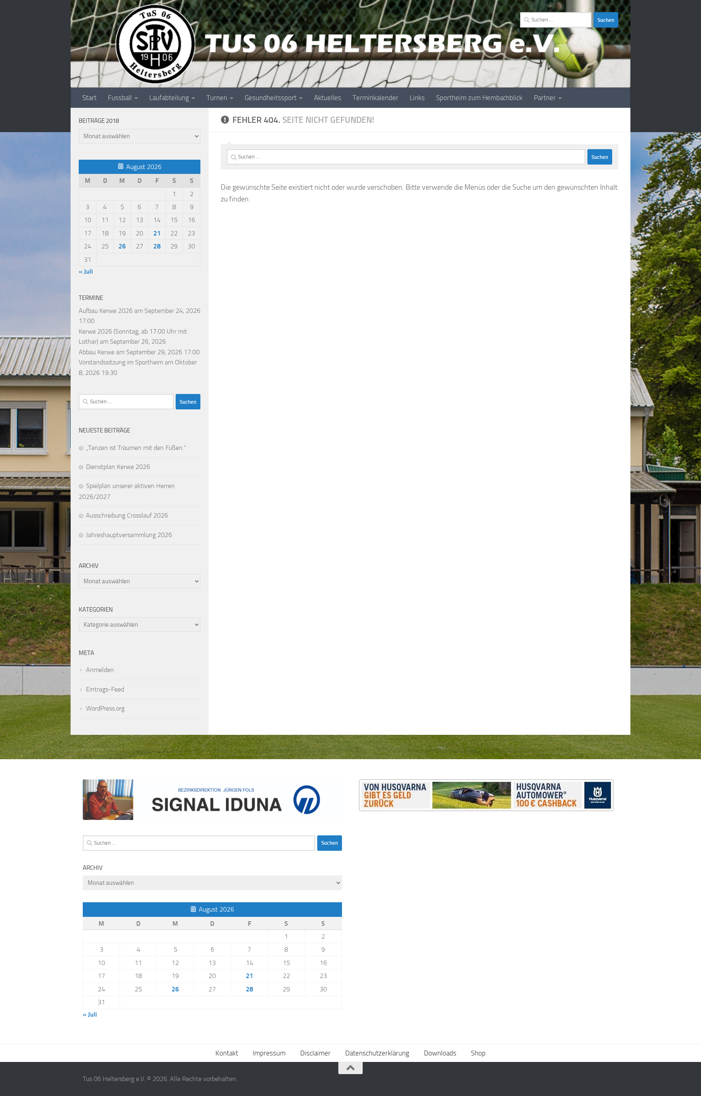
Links (417, 98)
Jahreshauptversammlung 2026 (129, 535)
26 (122, 246)
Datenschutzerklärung (377, 1053)
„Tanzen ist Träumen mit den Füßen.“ (136, 448)
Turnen (216, 98)
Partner (545, 98)
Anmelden (100, 670)
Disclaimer (315, 1053)
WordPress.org (105, 708)
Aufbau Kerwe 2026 (106, 311)
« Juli (86, 271)
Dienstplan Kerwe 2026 (118, 467)
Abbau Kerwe (96, 352)
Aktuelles (327, 98)
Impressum (269, 1053)
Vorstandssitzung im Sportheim (121, 362)
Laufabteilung (169, 98)
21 (157, 233)
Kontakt (226, 1053)
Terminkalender (375, 98)
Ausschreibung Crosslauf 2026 (127, 515)
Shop (478, 1053)
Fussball (120, 98)
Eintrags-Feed (105, 689)
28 (157, 246)
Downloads (440, 1053)
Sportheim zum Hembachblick (479, 98)
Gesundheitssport (271, 98)
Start (89, 98)
